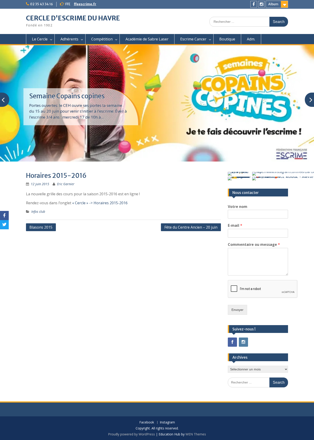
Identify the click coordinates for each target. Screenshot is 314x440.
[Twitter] (4, 224)
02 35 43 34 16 (41, 4)
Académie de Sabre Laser (147, 39)
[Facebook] (253, 4)
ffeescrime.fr (85, 4)
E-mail (235, 225)
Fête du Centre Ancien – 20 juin (190, 227)
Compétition (102, 39)
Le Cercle (40, 39)
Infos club (38, 211)
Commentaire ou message (254, 244)
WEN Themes (196, 434)
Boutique (227, 39)
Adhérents (69, 39)
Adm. (251, 39)
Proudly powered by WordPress (131, 434)
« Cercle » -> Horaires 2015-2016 (100, 202)
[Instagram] (261, 4)
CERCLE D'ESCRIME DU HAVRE (73, 18)
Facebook (146, 422)
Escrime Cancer (193, 39)
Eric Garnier (65, 184)
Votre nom (237, 206)
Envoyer (237, 310)
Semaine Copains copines (67, 96)
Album (273, 4)
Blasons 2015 (40, 227)
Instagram (167, 422)
